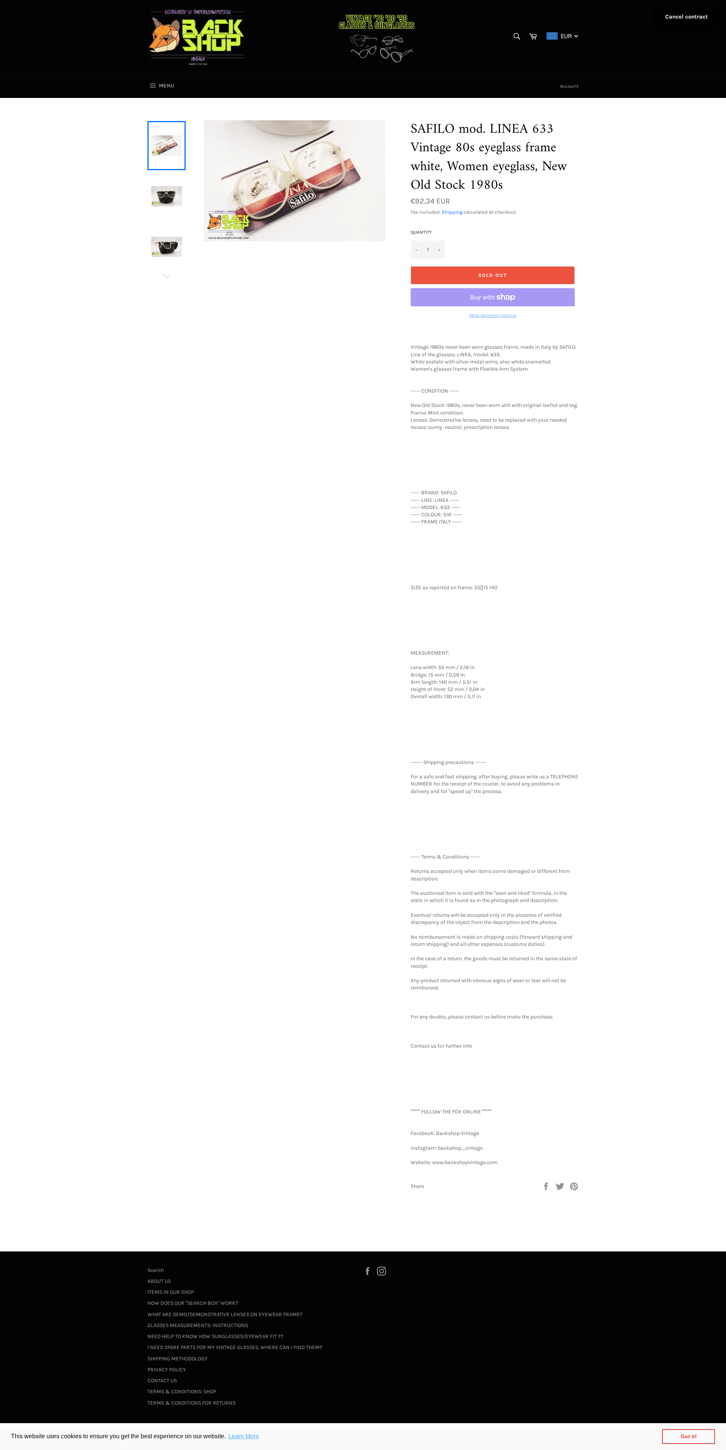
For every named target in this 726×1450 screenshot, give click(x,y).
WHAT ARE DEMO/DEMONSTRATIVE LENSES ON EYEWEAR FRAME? (224, 1314)
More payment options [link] (493, 315)
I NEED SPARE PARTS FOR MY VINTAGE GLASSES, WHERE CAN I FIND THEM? (234, 1347)
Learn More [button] (243, 1436)
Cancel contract (686, 16)
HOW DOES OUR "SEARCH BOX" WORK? (192, 1303)
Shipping (452, 212)
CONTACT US (162, 1380)
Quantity (421, 232)
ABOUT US (159, 1281)
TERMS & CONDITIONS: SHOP (181, 1391)
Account (569, 86)
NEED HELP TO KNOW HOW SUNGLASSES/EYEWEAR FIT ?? (215, 1336)
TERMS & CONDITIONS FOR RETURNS (191, 1403)
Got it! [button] (689, 1436)
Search (155, 1270)
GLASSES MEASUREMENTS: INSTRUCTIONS (197, 1325)
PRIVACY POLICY (166, 1369)
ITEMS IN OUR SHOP (170, 1292)
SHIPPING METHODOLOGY (177, 1358)
